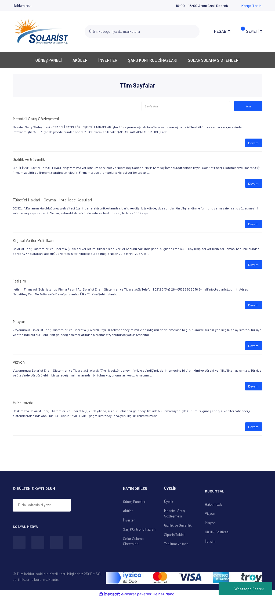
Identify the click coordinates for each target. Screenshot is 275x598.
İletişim (210, 541)
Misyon (19, 321)
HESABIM (222, 31)
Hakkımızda (22, 5)
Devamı (253, 143)
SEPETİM (254, 31)
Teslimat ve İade (176, 544)
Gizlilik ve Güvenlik (29, 159)
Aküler (128, 511)
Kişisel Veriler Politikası (33, 240)
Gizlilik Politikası (217, 532)
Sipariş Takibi (174, 534)
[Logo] (41, 31)
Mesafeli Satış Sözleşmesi (36, 118)
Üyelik (168, 501)
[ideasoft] (109, 594)
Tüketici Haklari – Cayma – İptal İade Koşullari (52, 199)
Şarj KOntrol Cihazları (139, 529)
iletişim (19, 280)
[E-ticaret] (137, 594)
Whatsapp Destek (249, 588)
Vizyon (19, 361)
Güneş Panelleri (134, 501)
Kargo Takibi (251, 5)
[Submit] (84, 505)
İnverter (129, 520)
